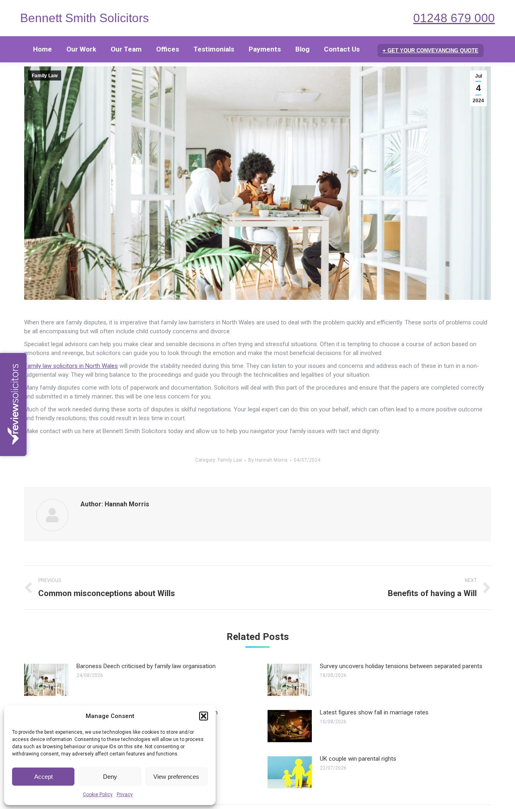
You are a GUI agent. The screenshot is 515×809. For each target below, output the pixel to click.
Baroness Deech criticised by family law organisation (146, 666)
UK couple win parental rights (358, 758)
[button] (204, 716)
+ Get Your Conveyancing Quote (430, 50)
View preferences (176, 776)
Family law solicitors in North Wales (71, 365)
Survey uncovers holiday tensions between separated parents (401, 666)
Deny (110, 776)
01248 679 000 (454, 18)
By (268, 460)
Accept (43, 776)
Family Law (45, 75)
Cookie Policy (98, 794)
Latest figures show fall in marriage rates (374, 712)
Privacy (125, 794)
